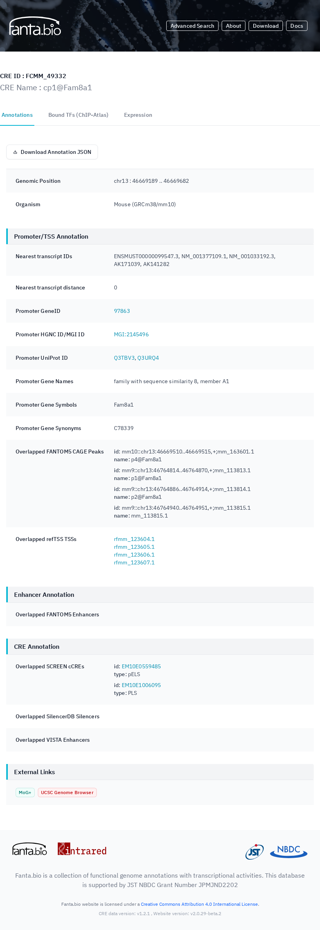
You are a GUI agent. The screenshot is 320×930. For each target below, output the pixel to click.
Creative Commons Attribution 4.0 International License (199, 904)
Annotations (17, 114)
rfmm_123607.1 (134, 562)
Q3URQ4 (148, 357)
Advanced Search (192, 25)
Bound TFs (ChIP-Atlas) (78, 114)
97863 (122, 310)
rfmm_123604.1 (134, 539)
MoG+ (25, 792)
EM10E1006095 (141, 685)
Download (266, 25)
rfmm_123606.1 (134, 554)
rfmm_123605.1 (134, 546)
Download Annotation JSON (56, 151)
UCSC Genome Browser (67, 792)
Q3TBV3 (124, 357)
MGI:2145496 (131, 334)
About (233, 25)
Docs (296, 25)
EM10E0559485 (141, 666)
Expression (138, 114)
